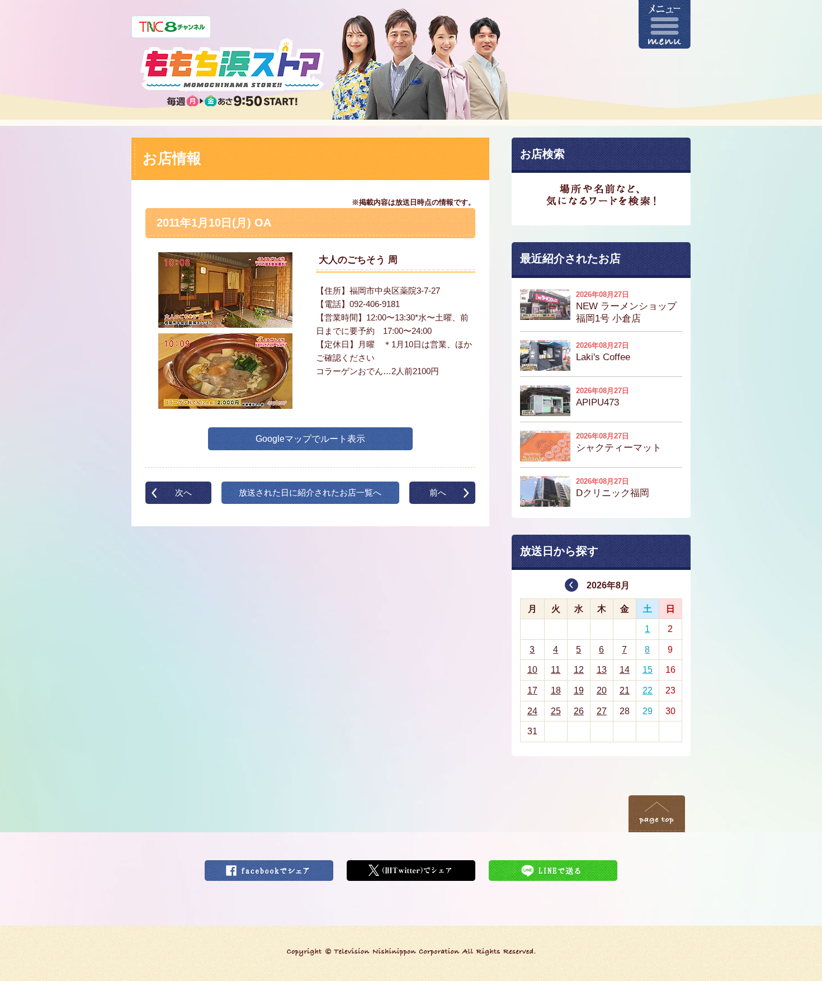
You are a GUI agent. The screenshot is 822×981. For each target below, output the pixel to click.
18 (556, 690)
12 (579, 670)
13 (602, 670)
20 (602, 690)
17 (532, 690)
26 (579, 711)
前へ (437, 492)
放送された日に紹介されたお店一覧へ (310, 492)
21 (625, 690)
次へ (183, 492)
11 (555, 670)
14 (625, 670)
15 (648, 670)
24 (532, 711)
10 (532, 670)
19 (579, 690)
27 (602, 711)
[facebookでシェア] (269, 867)
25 (556, 711)
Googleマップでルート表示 (310, 439)
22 (648, 690)
